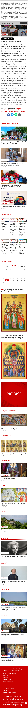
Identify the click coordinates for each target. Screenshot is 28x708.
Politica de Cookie (5, 23)
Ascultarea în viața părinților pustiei (12, 634)
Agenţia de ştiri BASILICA (8, 681)
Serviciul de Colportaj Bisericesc (10, 688)
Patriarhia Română (7, 683)
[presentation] (1, 266)
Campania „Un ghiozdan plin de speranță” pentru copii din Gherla (11, 186)
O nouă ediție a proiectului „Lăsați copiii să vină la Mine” (13, 227)
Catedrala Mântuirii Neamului (10, 685)
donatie (3, 109)
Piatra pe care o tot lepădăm (9, 429)
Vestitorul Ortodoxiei (7, 679)
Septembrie (21, 266)
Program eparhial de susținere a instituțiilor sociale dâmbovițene (5, 248)
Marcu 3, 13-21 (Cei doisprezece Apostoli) (13, 454)
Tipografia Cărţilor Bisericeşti (9, 692)
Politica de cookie (7, 669)
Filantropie (4, 34)
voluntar (23, 111)
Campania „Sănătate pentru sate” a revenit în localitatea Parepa (12, 164)
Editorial (3, 563)
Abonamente (18, 670)
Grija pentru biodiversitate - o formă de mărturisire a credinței (13, 608)
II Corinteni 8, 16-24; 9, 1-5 (9, 479)
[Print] (19, 114)
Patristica (4, 512)
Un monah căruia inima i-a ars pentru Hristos (13, 530)
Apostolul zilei (5, 460)
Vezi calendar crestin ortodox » (9, 285)
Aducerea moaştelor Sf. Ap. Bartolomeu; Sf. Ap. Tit (13, 504)
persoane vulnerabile (14, 111)
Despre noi (11, 670)
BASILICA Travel (6, 687)
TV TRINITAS (5, 677)
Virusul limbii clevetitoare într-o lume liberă (13, 582)
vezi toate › (22, 124)
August (14, 266)
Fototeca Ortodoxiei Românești (10, 673)
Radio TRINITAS (6, 675)
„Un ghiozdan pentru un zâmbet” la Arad (13, 207)
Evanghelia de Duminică (8, 411)
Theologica (4, 616)
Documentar (5, 589)
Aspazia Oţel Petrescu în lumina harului (13, 556)
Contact (5, 670)
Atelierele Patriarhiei (7, 690)
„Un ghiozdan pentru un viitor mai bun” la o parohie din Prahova (13, 142)
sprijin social (10, 109)
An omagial (4, 538)
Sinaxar (3, 485)
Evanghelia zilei (6, 435)
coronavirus (17, 109)
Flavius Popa (11, 41)
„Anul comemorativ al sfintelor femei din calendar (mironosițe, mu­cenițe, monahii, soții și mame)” (12, 337)
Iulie (6, 266)
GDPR (12, 23)
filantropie (18, 108)
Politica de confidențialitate (18, 669)
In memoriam (5, 641)
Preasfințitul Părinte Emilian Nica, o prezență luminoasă (12, 660)
